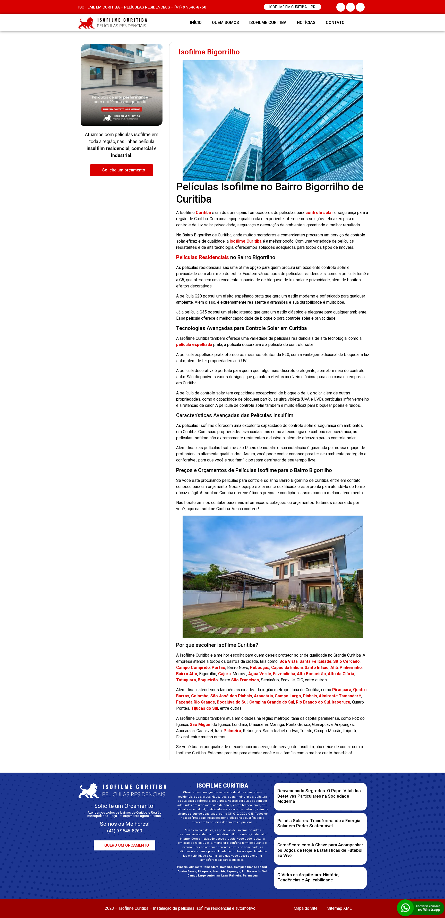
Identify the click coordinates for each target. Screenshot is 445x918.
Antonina (213, 875)
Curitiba (203, 212)
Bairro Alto (186, 673)
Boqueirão (208, 679)
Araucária (263, 695)
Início (196, 22)
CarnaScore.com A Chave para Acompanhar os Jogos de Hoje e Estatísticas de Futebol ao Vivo (320, 850)
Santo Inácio (317, 667)
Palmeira (232, 730)
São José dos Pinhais (231, 695)
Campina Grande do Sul (271, 702)
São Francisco (245, 679)
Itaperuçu (341, 702)
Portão (218, 667)
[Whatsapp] (360, 23)
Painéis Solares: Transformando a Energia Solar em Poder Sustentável (318, 823)
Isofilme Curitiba (268, 22)
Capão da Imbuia (287, 667)
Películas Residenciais (202, 257)
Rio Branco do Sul (313, 702)
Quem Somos (225, 22)
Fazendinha (284, 673)
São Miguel (200, 724)
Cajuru (224, 673)
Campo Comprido (193, 667)
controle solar (319, 212)
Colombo (200, 695)
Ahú (334, 667)
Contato (335, 22)
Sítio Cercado (346, 661)
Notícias (306, 22)
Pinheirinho (351, 667)
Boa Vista (288, 661)
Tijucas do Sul (204, 708)
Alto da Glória (341, 673)
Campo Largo (288, 695)
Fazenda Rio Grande (195, 702)
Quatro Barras (186, 871)
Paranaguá (250, 875)
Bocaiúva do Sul (232, 702)
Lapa (224, 875)
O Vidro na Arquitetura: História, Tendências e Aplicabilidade (308, 877)
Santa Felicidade (315, 661)
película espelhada (194, 344)
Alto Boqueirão (311, 673)
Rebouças (259, 667)
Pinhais (310, 695)
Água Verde (259, 673)
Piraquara (341, 689)
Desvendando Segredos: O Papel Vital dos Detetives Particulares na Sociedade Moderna (319, 796)
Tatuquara (186, 679)
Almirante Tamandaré (340, 695)
